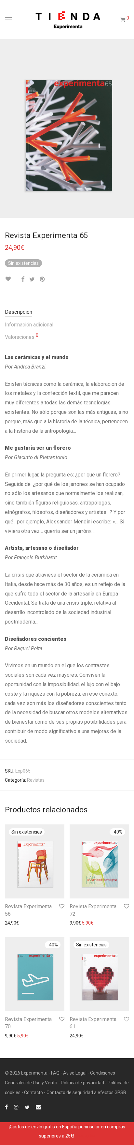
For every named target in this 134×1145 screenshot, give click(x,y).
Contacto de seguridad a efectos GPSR (86, 1092)
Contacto (33, 1092)
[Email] (38, 1106)
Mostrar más (15, 923)
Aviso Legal (75, 1073)
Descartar (85, 1135)
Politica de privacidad (82, 1082)
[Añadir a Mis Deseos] (10, 279)
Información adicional (29, 325)
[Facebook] (6, 1106)
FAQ (55, 1073)
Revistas (36, 780)
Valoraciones (21, 336)
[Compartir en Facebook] (22, 279)
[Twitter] (27, 1106)
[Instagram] (16, 1106)
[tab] (67, 312)
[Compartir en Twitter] (32, 279)
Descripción (18, 312)
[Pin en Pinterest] (43, 279)
